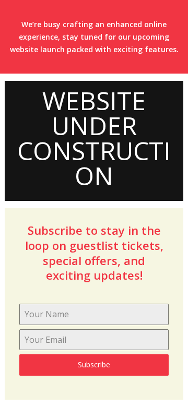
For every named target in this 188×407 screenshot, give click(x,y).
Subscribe (94, 364)
